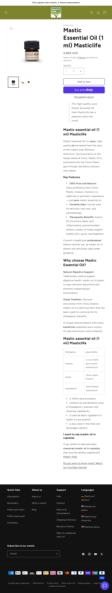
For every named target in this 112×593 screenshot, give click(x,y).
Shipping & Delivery (66, 520)
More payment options (84, 97)
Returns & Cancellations (63, 511)
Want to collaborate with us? (66, 535)
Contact (61, 503)
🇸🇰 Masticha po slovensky (88, 518)
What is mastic (39, 503)
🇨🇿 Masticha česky (90, 527)
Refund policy (38, 583)
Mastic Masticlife (22, 583)
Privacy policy (53, 583)
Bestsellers (13, 503)
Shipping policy (84, 583)
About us (36, 496)
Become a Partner (65, 526)
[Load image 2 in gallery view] (25, 82)
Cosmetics (12, 523)
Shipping (81, 57)
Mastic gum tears (15, 509)
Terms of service (68, 583)
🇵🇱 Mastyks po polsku (88, 508)
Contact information (57, 586)
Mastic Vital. (70, 456)
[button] (6, 12)
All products (13, 496)
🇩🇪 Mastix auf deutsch (87, 498)
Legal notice (98, 583)
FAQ (59, 496)
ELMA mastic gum (16, 516)
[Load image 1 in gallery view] (13, 82)
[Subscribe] (56, 553)
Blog (34, 509)
